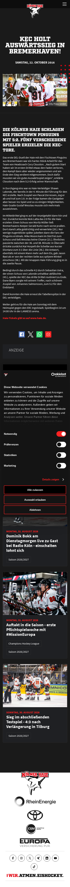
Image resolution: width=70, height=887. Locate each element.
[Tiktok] (34, 866)
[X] (30, 858)
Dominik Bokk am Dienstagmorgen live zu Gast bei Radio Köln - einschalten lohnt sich (32, 543)
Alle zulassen (35, 489)
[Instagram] (21, 858)
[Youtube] (55, 858)
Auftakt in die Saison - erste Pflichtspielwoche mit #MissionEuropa (31, 629)
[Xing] (38, 858)
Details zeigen (50, 479)
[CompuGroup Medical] (35, 829)
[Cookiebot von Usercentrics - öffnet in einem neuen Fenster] (51, 375)
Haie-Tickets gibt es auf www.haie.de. (25, 318)
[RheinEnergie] (35, 801)
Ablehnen (35, 509)
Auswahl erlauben (35, 499)
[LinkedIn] (46, 858)
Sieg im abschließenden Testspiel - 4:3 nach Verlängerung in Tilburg (27, 722)
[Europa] (35, 842)
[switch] (61, 444)
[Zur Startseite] (35, 11)
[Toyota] (35, 815)
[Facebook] (13, 858)
